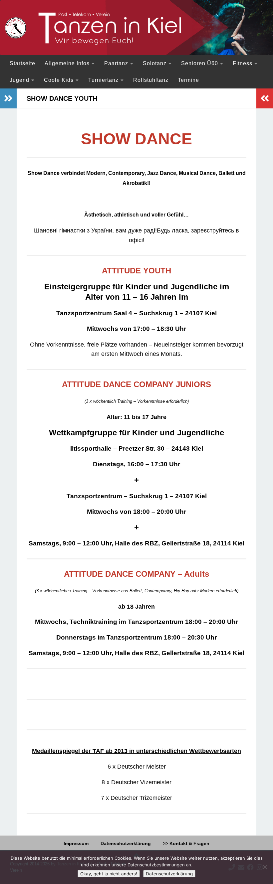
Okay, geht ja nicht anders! (108, 873)
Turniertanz (103, 80)
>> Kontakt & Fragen (186, 843)
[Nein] (264, 867)
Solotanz (154, 63)
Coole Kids (59, 80)
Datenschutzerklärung (126, 843)
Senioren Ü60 (199, 63)
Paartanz (116, 63)
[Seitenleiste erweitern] (8, 98)
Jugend (19, 80)
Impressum (76, 843)
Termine (188, 80)
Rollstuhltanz (150, 80)
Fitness (242, 63)
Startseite (22, 63)
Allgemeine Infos (67, 63)
